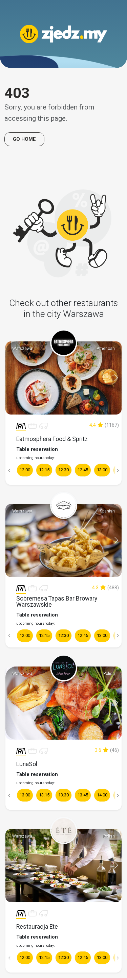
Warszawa (22, 348)
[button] (116, 377)
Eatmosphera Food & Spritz (52, 439)
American (106, 348)
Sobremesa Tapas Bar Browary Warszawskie (56, 601)
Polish (109, 673)
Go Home (24, 139)
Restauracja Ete (37, 926)
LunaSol (26, 764)
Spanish (107, 511)
